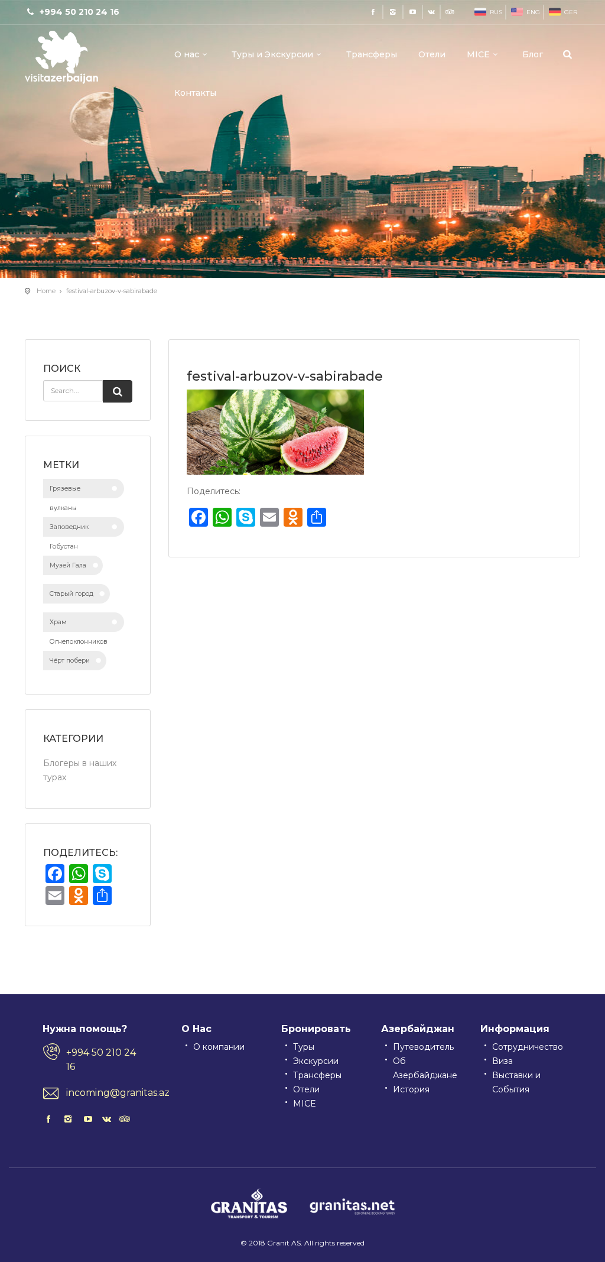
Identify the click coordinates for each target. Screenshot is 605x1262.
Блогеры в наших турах (79, 770)
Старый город (71, 594)
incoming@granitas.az (106, 1092)
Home (46, 291)
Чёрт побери (70, 660)
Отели (431, 54)
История (411, 1089)
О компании (219, 1047)
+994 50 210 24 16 (101, 1059)
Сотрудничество (527, 1047)
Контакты (195, 92)
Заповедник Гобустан (69, 530)
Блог (532, 54)
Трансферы (371, 54)
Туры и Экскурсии (272, 54)
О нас (186, 54)
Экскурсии (316, 1061)
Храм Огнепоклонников (79, 625)
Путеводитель (423, 1047)
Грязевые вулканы (65, 491)
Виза (502, 1061)
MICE (478, 54)
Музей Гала (68, 565)
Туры (303, 1047)
